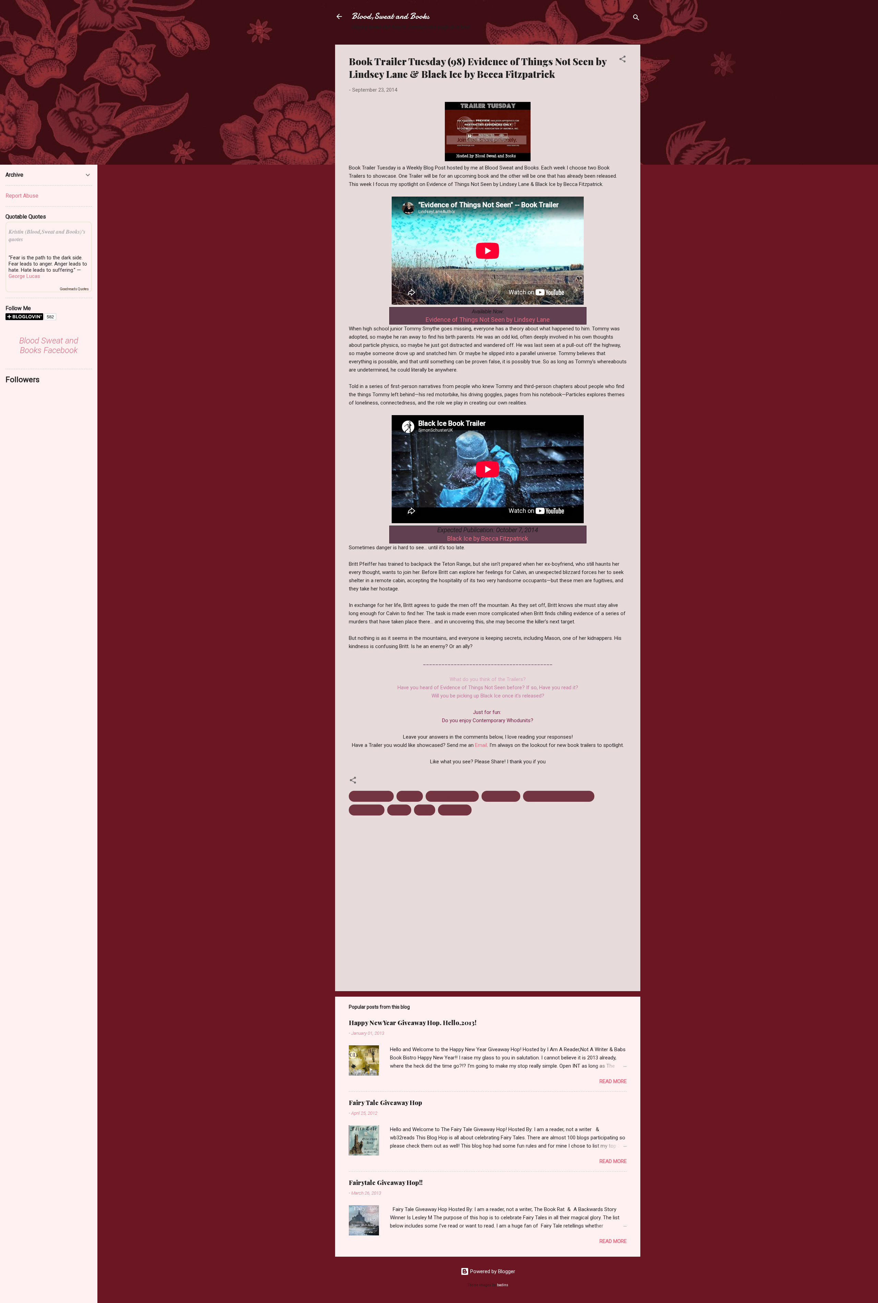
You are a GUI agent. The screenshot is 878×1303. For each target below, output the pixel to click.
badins (502, 1285)
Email (481, 745)
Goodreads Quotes (74, 289)
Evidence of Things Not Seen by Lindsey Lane (488, 319)
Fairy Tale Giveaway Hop (385, 1103)
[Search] (636, 18)
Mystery (399, 810)
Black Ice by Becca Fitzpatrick (487, 538)
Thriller (424, 810)
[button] (622, 60)
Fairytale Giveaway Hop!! (386, 1182)
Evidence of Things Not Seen (558, 796)
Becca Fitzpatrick (371, 796)
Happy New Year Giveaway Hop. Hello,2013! (412, 1023)
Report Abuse (21, 195)
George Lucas (24, 276)
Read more (613, 1081)
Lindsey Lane (366, 810)
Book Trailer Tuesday (452, 796)
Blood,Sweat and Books (390, 16)
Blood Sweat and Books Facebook (48, 345)
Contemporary (501, 796)
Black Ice (410, 796)
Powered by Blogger (492, 1271)
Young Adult (454, 810)
